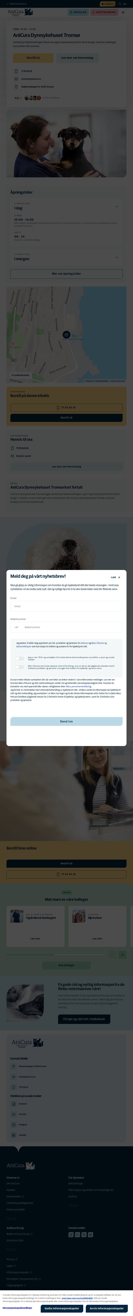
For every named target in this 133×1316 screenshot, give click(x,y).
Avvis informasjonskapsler (107, 1308)
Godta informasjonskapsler (62, 1308)
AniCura (84, 643)
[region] (66, 1303)
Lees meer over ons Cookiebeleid (77, 1298)
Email (13, 598)
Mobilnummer (18, 619)
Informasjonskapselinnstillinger (17, 1308)
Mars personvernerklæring (78, 686)
